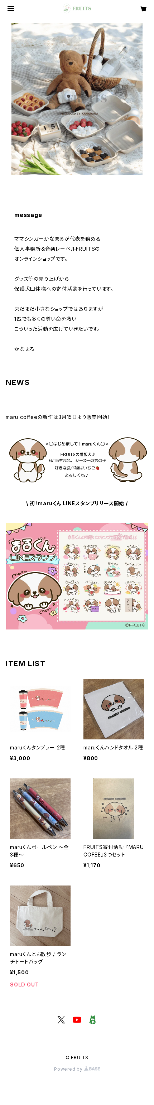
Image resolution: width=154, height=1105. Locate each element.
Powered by (69, 1069)
